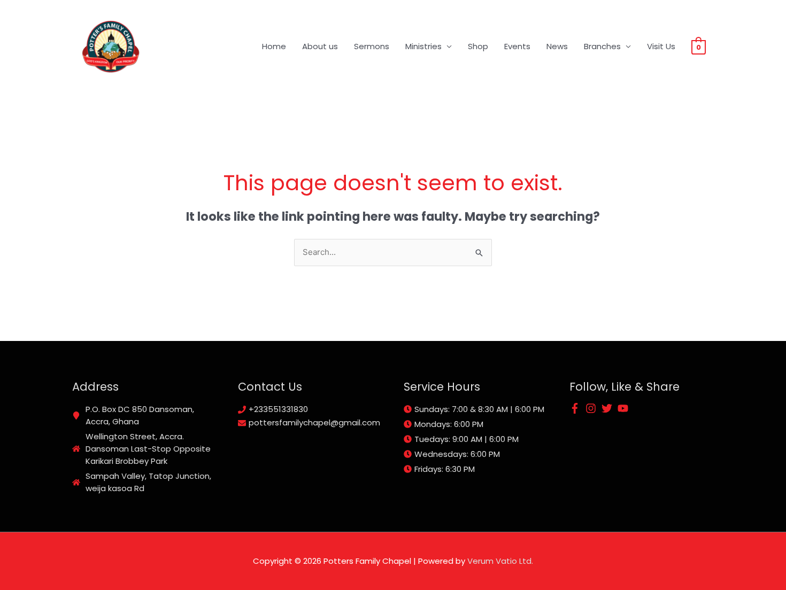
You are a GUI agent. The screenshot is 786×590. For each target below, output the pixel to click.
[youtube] (624, 408)
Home (274, 46)
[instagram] (592, 408)
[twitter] (608, 408)
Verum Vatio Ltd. (500, 560)
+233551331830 (278, 409)
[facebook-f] (576, 408)
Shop (478, 46)
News (557, 46)
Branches (602, 46)
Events (517, 46)
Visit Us (661, 46)
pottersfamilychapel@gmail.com (314, 422)
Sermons (371, 46)
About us (320, 46)
